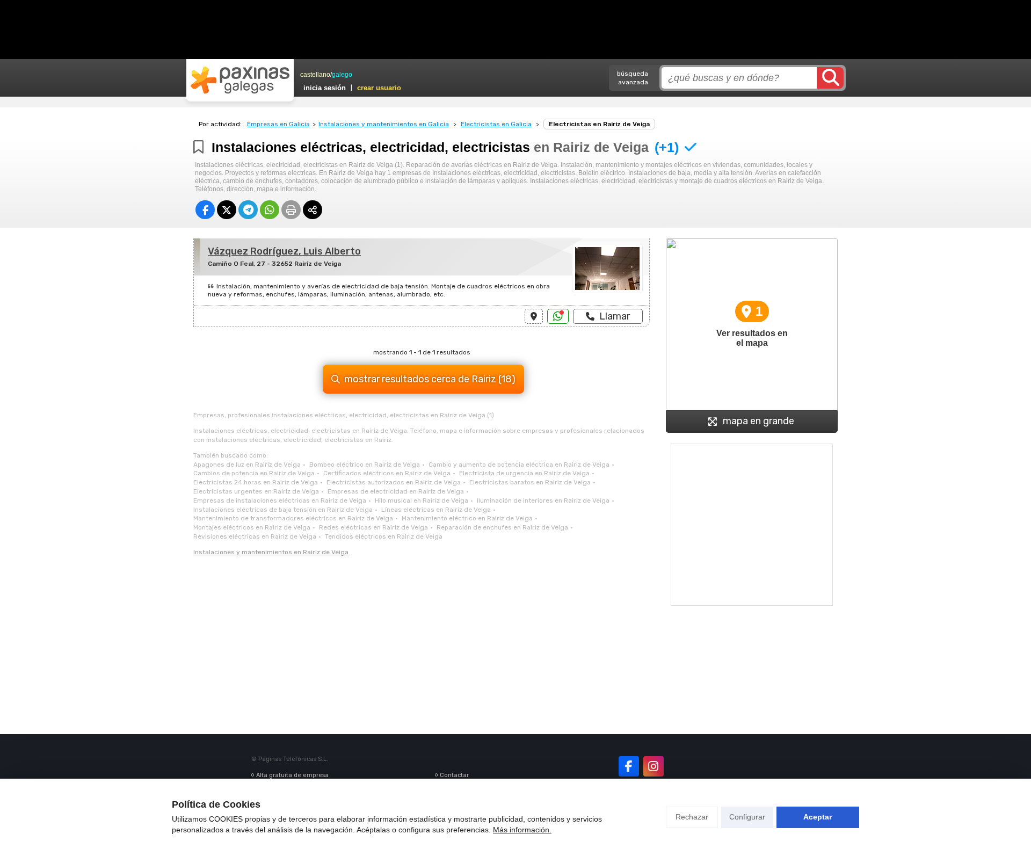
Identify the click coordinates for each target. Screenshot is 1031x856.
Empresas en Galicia (278, 124)
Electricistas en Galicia (496, 124)
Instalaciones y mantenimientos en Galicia (383, 124)
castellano (315, 74)
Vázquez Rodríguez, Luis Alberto (284, 251)
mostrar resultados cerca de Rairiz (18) (430, 379)
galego (342, 74)
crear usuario (379, 88)
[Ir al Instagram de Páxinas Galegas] (653, 766)
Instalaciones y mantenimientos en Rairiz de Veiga (270, 552)
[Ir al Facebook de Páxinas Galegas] (629, 766)
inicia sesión (324, 88)
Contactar (454, 775)
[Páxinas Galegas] (240, 80)
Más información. (522, 829)
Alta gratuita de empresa (292, 775)
